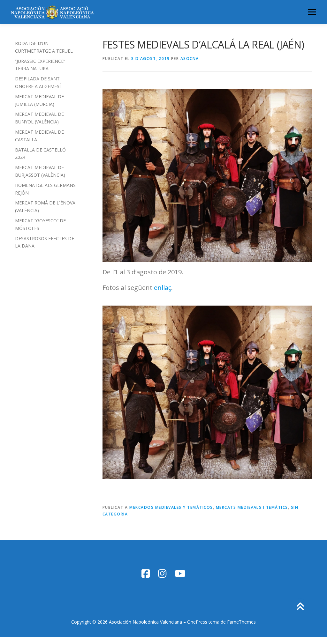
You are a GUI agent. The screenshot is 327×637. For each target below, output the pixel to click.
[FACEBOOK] (145, 573)
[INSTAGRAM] (162, 573)
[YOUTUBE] (180, 573)
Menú (311, 12)
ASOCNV (189, 58)
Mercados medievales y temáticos (171, 507)
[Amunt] (300, 607)
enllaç (162, 287)
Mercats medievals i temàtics (252, 507)
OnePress (197, 622)
